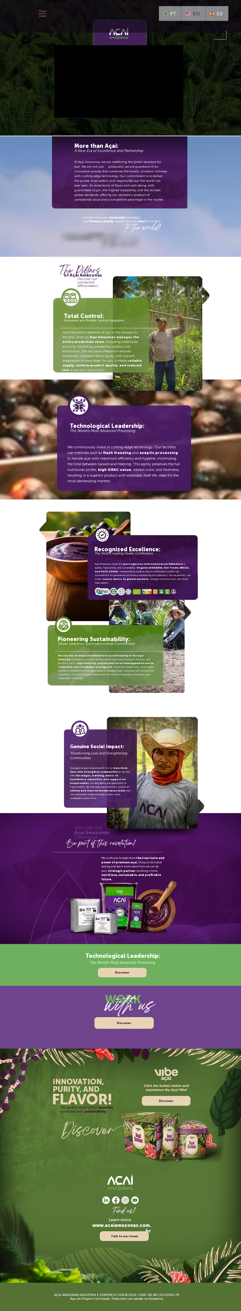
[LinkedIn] (106, 1200)
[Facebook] (116, 1200)
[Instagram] (125, 1200)
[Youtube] (135, 1200)
